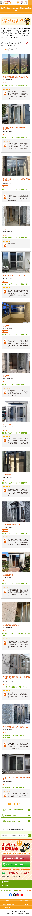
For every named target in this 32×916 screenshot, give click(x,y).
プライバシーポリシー (24, 904)
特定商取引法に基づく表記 (8, 904)
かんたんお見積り (15, 864)
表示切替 (3, 49)
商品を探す (6, 882)
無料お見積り (16, 858)
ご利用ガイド (6, 885)
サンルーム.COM (16, 891)
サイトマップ (8, 907)
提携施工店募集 (24, 900)
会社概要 (8, 900)
